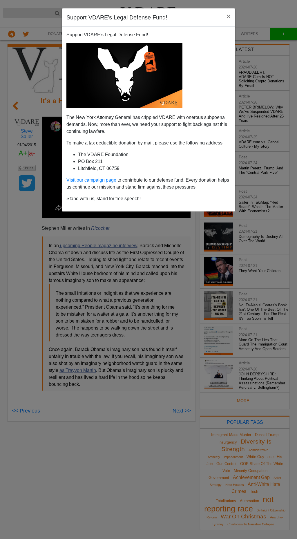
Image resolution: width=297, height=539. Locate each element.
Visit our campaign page (91, 180)
